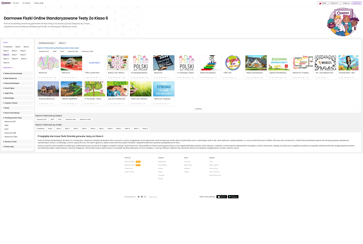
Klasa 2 (26, 47)
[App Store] (221, 196)
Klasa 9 (6, 59)
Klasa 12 (6, 63)
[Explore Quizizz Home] (6, 3)
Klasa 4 (14, 51)
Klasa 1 (18, 47)
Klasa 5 (23, 51)
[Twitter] (139, 196)
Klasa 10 (15, 59)
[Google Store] (233, 196)
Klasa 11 (24, 59)
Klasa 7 (14, 55)
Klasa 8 (23, 55)
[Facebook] (142, 196)
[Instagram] (145, 196)
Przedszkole (8, 47)
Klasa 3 (6, 51)
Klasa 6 (6, 55)
